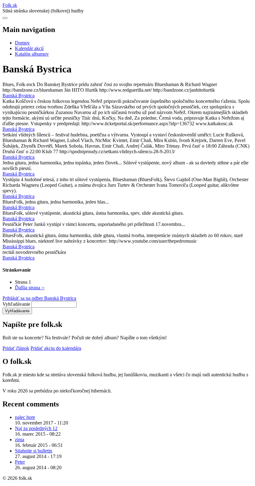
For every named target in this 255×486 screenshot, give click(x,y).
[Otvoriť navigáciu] (4, 18)
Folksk (9, 5)
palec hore (25, 417)
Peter (20, 462)
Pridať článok (15, 348)
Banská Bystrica (18, 95)
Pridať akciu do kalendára (55, 348)
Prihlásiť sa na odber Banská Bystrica (39, 298)
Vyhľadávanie (16, 304)
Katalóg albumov (32, 54)
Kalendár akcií (29, 48)
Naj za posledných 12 (36, 428)
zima (19, 439)
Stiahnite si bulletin (33, 450)
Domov (22, 42)
